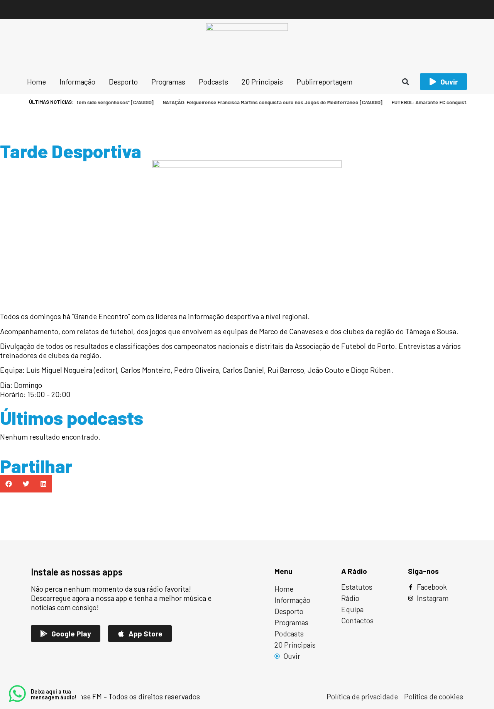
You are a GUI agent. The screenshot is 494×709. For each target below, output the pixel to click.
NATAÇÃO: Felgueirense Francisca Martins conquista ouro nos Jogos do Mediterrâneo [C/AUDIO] (265, 102)
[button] (405, 81)
